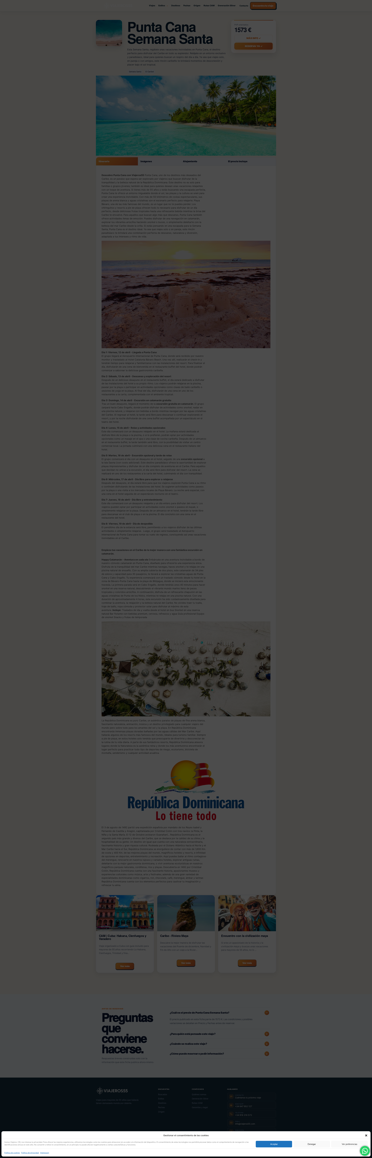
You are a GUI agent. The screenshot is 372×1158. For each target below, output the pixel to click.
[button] (366, 1135)
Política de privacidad (30, 1153)
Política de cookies (12, 1153)
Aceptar (274, 1144)
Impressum (44, 1153)
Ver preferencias (349, 1144)
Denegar (312, 1144)
